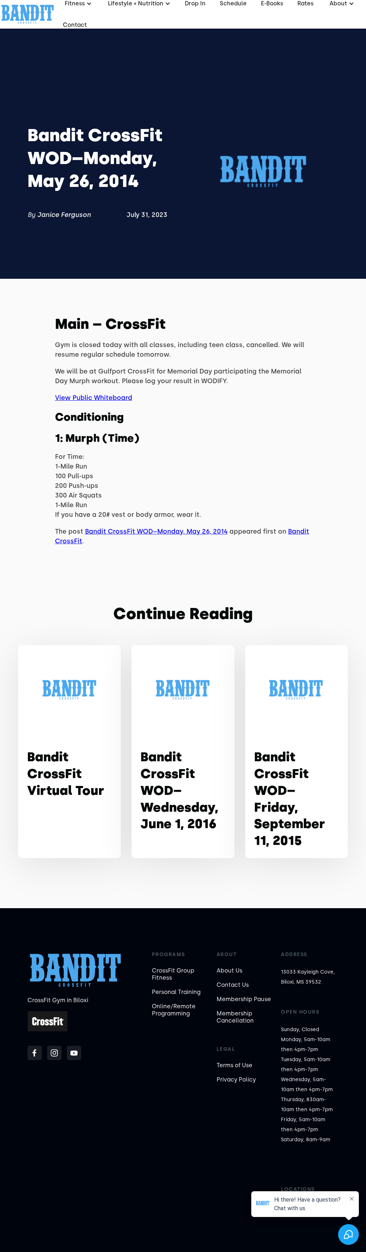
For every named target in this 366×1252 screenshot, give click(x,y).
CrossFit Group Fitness (173, 974)
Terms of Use (234, 1065)
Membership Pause (244, 999)
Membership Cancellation (235, 1017)
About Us (229, 970)
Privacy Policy (236, 1079)
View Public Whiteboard (93, 398)
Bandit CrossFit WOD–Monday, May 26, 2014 (156, 531)
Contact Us (233, 984)
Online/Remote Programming (174, 1010)
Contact (75, 24)
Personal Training (176, 992)
